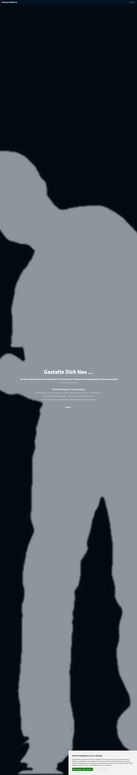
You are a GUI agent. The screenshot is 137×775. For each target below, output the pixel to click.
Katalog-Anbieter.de (9, 2)
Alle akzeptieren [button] (78, 769)
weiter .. (68, 407)
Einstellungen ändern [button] (100, 769)
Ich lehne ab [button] (88, 769)
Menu (133, 2)
